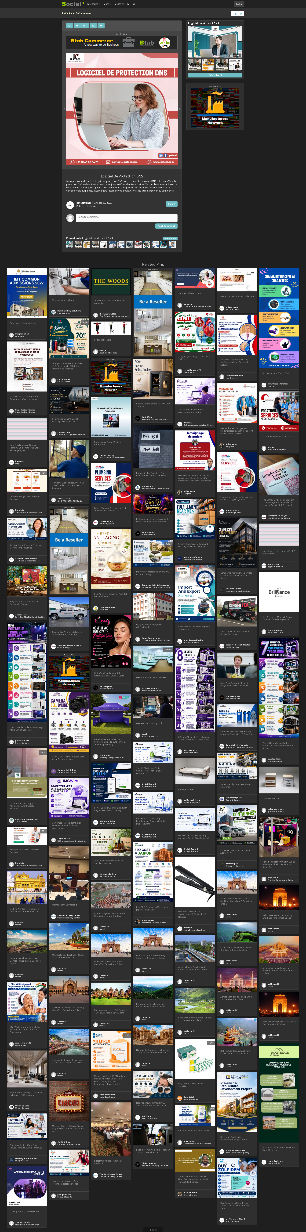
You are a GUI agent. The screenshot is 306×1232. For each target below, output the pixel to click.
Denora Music (148, 532)
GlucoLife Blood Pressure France (199, 1143)
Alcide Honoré (190, 1192)
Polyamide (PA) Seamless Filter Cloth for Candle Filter (167, 488)
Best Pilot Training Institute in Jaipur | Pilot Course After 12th (171, 1165)
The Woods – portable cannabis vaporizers (119, 316)
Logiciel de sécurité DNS (97, 238)
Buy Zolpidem (232, 1221)
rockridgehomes (276, 1161)
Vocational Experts (277, 449)
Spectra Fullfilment (193, 557)
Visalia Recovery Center (68, 915)
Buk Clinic (146, 1116)
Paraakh (188, 423)
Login (239, 3)
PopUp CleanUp (64, 1197)
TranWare (104, 1229)
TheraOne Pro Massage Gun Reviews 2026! (35, 512)
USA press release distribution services (75, 841)
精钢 (17, 463)
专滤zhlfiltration (275, 566)
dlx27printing (63, 1142)
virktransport (232, 863)
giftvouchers (232, 307)
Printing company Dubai (68, 1144)
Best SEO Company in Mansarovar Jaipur (161, 922)
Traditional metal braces (27, 561)
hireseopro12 (148, 920)
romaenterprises (234, 797)
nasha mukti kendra (151, 690)
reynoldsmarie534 (192, 370)
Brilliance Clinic (275, 632)
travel (18, 924)
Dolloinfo (19, 510)
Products (103, 609)
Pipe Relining (63, 313)
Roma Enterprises (234, 800)
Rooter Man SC (233, 510)
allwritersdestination (278, 384)
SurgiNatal (189, 1097)
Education (20, 336)
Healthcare (189, 372)
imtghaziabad (22, 334)
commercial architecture (238, 591)
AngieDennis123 (64, 838)
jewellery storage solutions (155, 419)
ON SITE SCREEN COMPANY (69, 501)
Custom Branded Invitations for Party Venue (205, 306)
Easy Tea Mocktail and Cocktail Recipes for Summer (40, 617)
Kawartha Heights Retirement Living (159, 585)
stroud (271, 447)
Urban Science (22, 1106)
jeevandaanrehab (150, 688)
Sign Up (237, 13)
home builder (274, 1163)
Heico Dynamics (149, 1211)
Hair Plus (188, 927)
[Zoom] (93, 25)
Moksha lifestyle (107, 876)
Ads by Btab (122, 34)
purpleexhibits (22, 740)
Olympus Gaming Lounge (27, 1224)
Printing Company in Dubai (112, 757)
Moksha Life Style (107, 874)
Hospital (230, 446)
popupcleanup (64, 1194)
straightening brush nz (194, 930)
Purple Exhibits (22, 743)
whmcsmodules (107, 821)
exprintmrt (104, 755)
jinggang (19, 461)
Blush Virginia (106, 688)
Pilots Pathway (149, 1163)
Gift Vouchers (232, 309)
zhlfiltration (274, 564)
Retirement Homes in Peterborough (158, 587)
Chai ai (271, 386)
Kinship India (63, 379)
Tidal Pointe (21, 821)
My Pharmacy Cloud (235, 1219)
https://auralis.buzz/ (151, 736)
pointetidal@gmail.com (26, 819)
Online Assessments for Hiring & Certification (205, 425)
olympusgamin (22, 1222)
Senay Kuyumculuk (151, 638)
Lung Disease (21, 1160)
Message (119, 3)
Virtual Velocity (106, 455)
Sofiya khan (231, 444)
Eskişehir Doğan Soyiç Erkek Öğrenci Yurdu (162, 640)
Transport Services (235, 866)
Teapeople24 (21, 615)
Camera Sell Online (66, 770)
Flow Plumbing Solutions (69, 311)
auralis (145, 734)
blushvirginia (105, 686)
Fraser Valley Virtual (235, 1150)
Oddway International (26, 1158)
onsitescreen (63, 498)
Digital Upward (149, 784)
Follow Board (170, 238)
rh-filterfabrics (149, 486)
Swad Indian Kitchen (25, 410)
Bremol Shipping (191, 642)
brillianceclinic (275, 630)
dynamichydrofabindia (237, 745)
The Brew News (233, 696)
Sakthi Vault (147, 417)
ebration (188, 304)
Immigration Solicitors (279, 518)
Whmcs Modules (107, 823)
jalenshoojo (189, 1141)
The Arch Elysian (233, 588)
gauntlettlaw (63, 432)
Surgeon (188, 493)
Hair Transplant (149, 1118)
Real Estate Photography (237, 1152)
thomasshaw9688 (107, 314)
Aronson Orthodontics (26, 558)
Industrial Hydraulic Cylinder (240, 747)
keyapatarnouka (107, 607)
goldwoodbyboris (192, 800)
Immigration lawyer (277, 515)
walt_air (103, 350)
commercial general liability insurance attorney (80, 434)
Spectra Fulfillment (193, 559)
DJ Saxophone (148, 534)
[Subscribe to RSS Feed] (127, 4)
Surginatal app (191, 1099)
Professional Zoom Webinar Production (118, 457)
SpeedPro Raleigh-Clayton (238, 645)
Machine (146, 1214)
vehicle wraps (232, 647)
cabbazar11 (20, 922)
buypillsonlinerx (107, 1094)
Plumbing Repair (233, 512)
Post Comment (166, 225)
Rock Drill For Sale (108, 353)
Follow (171, 203)
